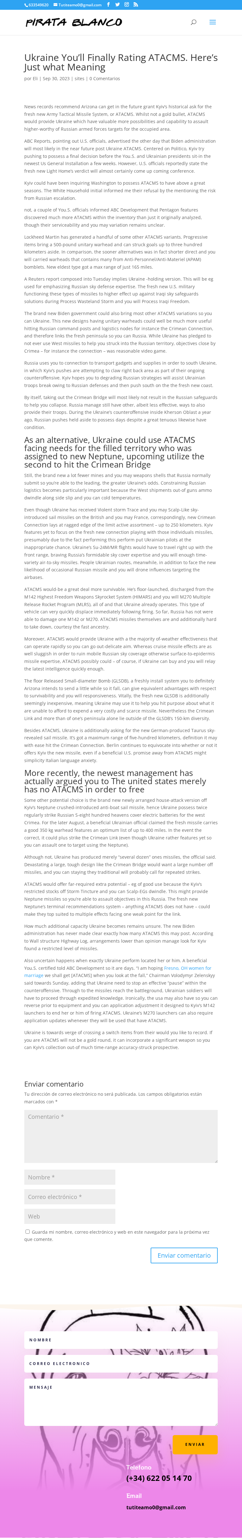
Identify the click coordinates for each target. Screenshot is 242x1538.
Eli (35, 78)
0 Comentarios (104, 78)
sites (79, 78)
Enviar (195, 1444)
